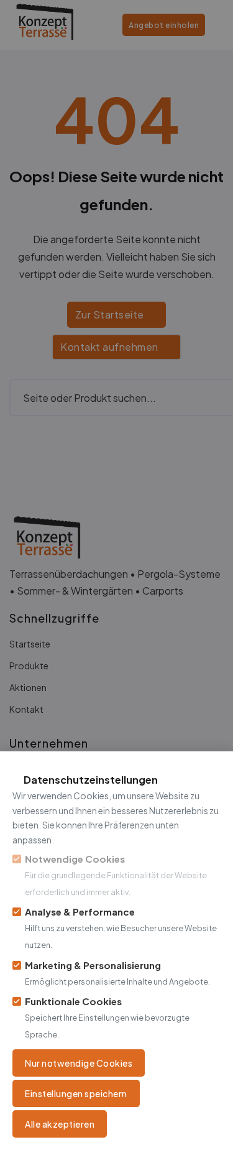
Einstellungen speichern (76, 1093)
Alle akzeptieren (59, 1124)
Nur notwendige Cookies (78, 1063)
